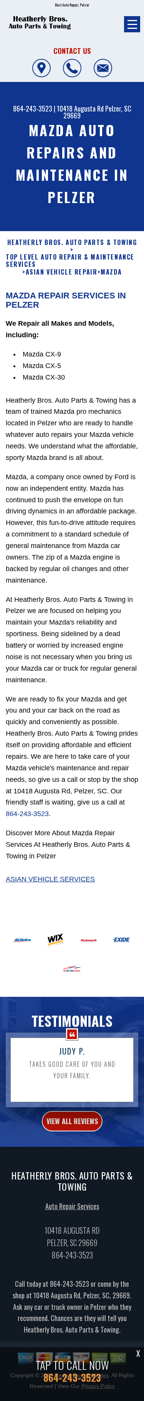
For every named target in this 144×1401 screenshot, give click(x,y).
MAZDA (111, 272)
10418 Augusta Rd (80, 108)
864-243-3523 (32, 108)
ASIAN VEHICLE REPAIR (62, 272)
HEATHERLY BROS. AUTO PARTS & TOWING (72, 242)
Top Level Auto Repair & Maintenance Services (70, 260)
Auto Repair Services (72, 1206)
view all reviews (72, 1121)
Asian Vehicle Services (50, 879)
